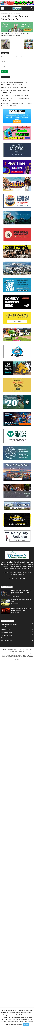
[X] (21, 578)
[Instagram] (13, 578)
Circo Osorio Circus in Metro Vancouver (14, 95)
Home (2, 12)
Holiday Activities (5, 629)
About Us (28, 649)
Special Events (5, 627)
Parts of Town (21, 649)
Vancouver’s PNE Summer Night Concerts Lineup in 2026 (15, 91)
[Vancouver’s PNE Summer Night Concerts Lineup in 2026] (5, 611)
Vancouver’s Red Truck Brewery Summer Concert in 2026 (15, 99)
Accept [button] (26, 1024)
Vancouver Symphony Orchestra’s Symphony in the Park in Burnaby (16, 104)
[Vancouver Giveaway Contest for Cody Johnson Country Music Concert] (5, 593)
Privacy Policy (13, 651)
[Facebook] (10, 578)
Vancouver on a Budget (7, 640)
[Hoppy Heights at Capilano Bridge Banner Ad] (17, 27)
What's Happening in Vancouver (9, 624)
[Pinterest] (17, 578)
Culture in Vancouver (6, 632)
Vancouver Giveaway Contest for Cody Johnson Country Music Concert (14, 83)
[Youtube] (24, 578)
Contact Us (21, 651)
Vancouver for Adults (6, 638)
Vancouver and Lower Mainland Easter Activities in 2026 (17, 12)
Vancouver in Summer (6, 635)
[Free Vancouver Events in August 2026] (5, 602)
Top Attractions (12, 649)
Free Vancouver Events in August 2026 (14, 87)
